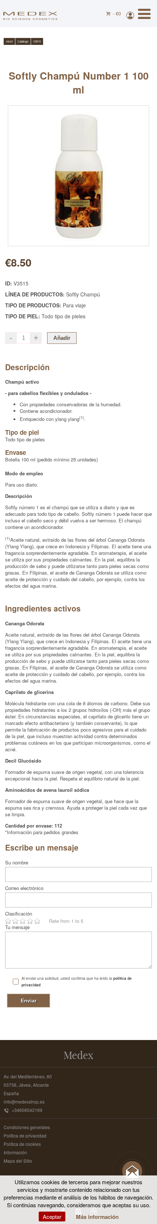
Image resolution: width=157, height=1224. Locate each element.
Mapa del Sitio (18, 1161)
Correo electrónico (24, 888)
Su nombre (16, 862)
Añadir (61, 338)
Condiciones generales (27, 1127)
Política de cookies (22, 1144)
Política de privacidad (25, 1135)
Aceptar (52, 1216)
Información (15, 1152)
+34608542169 (27, 1110)
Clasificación (18, 913)
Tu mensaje (17, 927)
